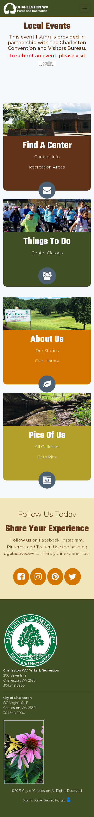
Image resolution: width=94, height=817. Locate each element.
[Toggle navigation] (85, 8)
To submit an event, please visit (47, 55)
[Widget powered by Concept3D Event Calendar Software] (47, 63)
